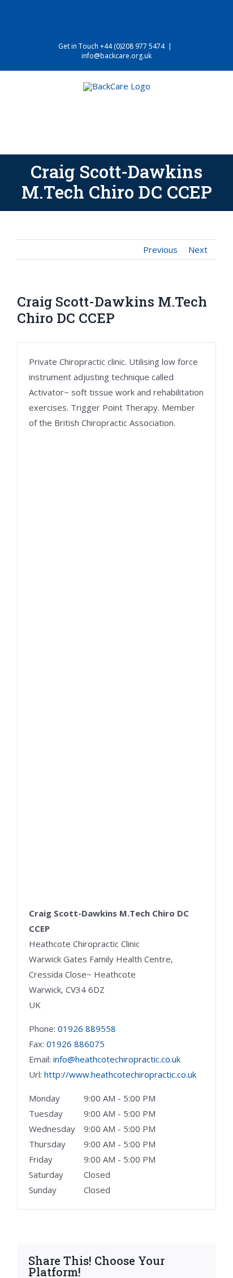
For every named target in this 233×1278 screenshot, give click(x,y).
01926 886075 (75, 1043)
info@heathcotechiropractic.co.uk (116, 1059)
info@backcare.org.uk (116, 56)
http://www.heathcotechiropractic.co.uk (120, 1074)
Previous (160, 249)
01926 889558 (87, 1028)
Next (198, 249)
